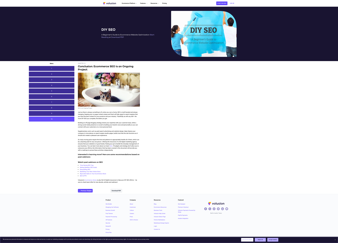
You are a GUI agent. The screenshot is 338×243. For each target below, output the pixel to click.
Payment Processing (111, 216)
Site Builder (109, 204)
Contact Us (157, 229)
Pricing (164, 3)
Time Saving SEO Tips (86, 165)
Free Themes (109, 213)
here (111, 146)
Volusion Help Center (159, 213)
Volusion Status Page (160, 216)
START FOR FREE (221, 3)
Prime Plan (109, 232)
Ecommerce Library (91, 180)
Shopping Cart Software (112, 207)
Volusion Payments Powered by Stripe (186, 211)
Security (108, 223)
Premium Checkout (183, 207)
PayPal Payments (182, 215)
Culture (132, 210)
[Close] (335, 240)
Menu (51, 63)
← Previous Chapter (85, 190)
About (131, 204)
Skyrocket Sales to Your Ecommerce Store (93, 174)
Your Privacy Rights (247, 239)
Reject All (260, 239)
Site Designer (181, 204)
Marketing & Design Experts (161, 223)
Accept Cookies (273, 239)
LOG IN (232, 3)
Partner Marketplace (159, 220)
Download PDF (117, 37)
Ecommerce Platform (128, 3)
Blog (155, 204)
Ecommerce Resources (160, 207)
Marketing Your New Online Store (90, 171)
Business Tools (158, 210)
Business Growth (110, 210)
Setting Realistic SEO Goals (88, 167)
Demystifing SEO (85, 169)
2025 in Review (134, 220)
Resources (154, 3)
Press (131, 216)
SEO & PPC (83, 176)
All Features (109, 220)
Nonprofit (108, 226)
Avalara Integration (183, 218)
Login (155, 226)
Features (143, 3)
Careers (132, 213)
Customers (133, 207)
